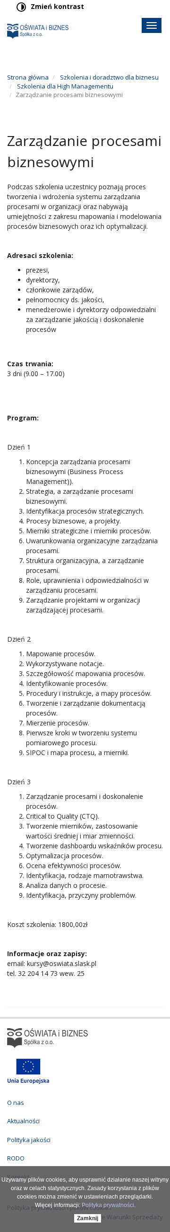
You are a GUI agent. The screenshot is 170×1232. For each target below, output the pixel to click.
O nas (15, 1102)
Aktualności (23, 1121)
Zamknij (87, 1218)
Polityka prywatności (108, 1205)
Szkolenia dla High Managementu (64, 86)
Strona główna (28, 77)
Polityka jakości (29, 1139)
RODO (16, 1158)
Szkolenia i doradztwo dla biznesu (109, 77)
